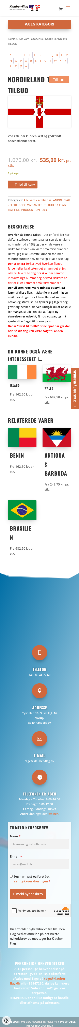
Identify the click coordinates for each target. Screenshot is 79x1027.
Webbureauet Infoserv (39, 1022)
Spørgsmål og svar (75, 386)
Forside (12, 39)
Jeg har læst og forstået (32, 878)
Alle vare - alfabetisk (31, 39)
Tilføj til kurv (25, 184)
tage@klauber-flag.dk (39, 761)
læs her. (53, 814)
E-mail (16, 856)
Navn (15, 836)
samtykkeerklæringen (31, 881)
